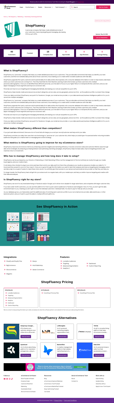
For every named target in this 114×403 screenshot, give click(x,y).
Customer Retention (27, 384)
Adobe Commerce (38, 269)
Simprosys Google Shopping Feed (26, 326)
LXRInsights (61, 326)
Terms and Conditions (70, 400)
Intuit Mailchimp (37, 265)
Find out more (26, 336)
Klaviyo (34, 261)
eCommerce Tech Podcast (52, 384)
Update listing (100, 381)
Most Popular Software (27, 378)
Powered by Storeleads (105, 58)
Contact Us (74, 381)
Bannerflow (61, 344)
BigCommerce (11, 265)
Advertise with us (100, 384)
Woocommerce (11, 269)
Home (5, 16)
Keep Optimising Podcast (51, 389)
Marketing (20, 16)
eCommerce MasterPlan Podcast (53, 386)
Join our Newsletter (102, 37)
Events (40, 7)
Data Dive (97, 344)
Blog (45, 378)
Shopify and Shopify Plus (14, 261)
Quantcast (23, 344)
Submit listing (99, 378)
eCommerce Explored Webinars (53, 381)
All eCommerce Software (28, 391)
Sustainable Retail (26, 389)
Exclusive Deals (25, 381)
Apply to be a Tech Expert (103, 386)
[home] (10, 7)
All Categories (12, 16)
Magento (9, 274)
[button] (30, 7)
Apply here (81, 2)
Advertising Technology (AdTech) (33, 16)
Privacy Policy (58, 400)
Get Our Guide (103, 7)
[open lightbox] (14, 216)
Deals (21, 7)
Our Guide (47, 391)
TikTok (96, 326)
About (73, 378)
